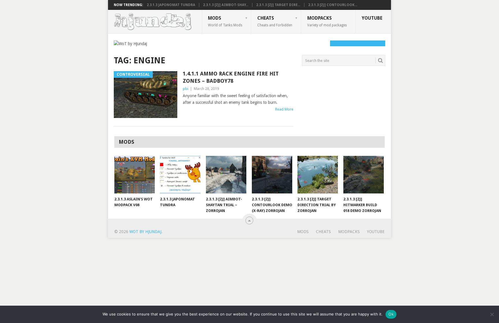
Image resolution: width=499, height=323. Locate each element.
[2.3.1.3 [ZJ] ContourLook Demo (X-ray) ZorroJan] (272, 174)
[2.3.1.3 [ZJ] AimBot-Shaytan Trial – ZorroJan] (226, 174)
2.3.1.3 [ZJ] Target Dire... (278, 5)
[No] (492, 314)
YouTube (372, 18)
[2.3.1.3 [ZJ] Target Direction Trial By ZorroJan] (317, 174)
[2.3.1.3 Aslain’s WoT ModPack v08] (134, 174)
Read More (284, 109)
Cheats (274, 21)
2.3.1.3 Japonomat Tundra (171, 5)
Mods (225, 21)
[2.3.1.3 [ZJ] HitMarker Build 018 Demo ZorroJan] (363, 174)
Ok (391, 314)
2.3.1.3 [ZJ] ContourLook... (332, 5)
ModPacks (327, 21)
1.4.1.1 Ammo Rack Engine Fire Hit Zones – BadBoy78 (231, 77)
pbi (185, 88)
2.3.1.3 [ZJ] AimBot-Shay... (225, 5)
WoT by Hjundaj (145, 231)
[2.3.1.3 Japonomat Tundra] (180, 174)
